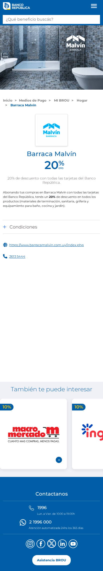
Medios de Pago (32, 100)
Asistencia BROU (51, 560)
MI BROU (61, 100)
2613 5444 (17, 257)
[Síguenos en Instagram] (30, 544)
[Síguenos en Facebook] (40, 544)
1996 (42, 507)
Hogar (82, 100)
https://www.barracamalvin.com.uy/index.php (46, 245)
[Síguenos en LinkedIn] (62, 544)
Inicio (7, 100)
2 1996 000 (40, 521)
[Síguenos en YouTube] (73, 544)
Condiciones (23, 226)
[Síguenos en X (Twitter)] (51, 544)
